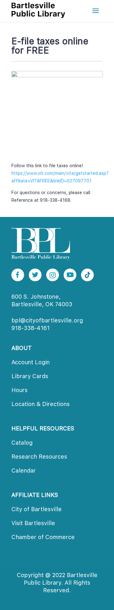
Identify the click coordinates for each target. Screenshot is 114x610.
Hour (19, 390)
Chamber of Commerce (43, 537)
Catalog (22, 442)
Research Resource (39, 456)
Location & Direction (40, 404)
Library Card (29, 376)
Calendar (23, 470)
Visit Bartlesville (33, 523)
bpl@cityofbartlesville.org (47, 320)
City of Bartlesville (36, 509)
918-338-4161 (30, 328)
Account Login (30, 362)
